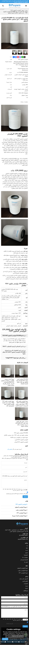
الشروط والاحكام (9, 493)
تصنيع (27, 552)
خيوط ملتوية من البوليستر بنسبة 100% (19, 437)
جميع (23, 10)
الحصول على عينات (23, 578)
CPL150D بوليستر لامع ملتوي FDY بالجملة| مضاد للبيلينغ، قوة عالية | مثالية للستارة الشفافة (22, 381)
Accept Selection (13, 639)
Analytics (16, 641)
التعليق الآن (9, 449)
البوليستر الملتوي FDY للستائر (21, 442)
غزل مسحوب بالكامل (9, 435)
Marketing (2, 641)
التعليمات (26, 583)
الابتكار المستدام (24, 559)
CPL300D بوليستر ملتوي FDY (21, 432)
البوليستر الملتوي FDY (16, 10)
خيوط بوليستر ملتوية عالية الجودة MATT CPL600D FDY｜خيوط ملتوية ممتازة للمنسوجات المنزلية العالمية (21, 403)
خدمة (26, 550)
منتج (27, 548)
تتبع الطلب (25, 590)
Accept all (5, 639)
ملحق (24, 489)
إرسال (25, 496)
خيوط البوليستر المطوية (22, 568)
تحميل (26, 588)
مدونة (26, 586)
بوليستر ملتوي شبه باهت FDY (21, 435)
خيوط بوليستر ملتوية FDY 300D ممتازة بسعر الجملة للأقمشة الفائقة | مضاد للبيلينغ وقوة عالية (8, 403)
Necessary (22, 641)
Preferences (9, 641)
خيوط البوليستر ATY (23, 572)
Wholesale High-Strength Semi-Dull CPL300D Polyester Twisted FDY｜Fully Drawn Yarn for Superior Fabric (20, 64)
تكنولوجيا (26, 555)
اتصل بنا (26, 562)
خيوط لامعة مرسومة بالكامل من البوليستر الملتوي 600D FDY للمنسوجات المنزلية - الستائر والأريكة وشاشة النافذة (7, 382)
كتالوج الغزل (25, 581)
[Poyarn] (14, 6)
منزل (26, 10)
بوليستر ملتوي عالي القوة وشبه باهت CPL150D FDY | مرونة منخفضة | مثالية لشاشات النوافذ (21, 424)
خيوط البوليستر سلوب (23, 570)
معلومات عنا (25, 557)
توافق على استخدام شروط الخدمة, (17, 493)
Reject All (22, 639)
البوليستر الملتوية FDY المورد (21, 439)
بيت (27, 545)
